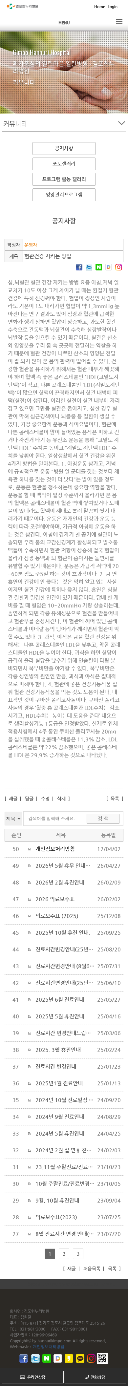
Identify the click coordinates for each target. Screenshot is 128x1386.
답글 (29, 798)
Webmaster (20, 1346)
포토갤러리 (64, 163)
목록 (115, 798)
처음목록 (91, 1268)
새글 (12, 798)
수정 (45, 798)
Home (99, 6)
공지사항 (64, 148)
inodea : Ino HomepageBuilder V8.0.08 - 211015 (71, 1284)
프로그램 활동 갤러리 (64, 179)
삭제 (61, 798)
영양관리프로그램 (64, 194)
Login (112, 6)
